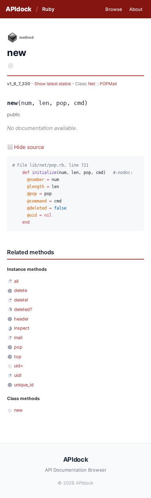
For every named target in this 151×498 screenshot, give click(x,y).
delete (20, 290)
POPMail (108, 83)
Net (91, 83)
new (18, 410)
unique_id (24, 384)
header (21, 319)
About (136, 9)
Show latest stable (53, 83)
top (17, 356)
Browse (113, 9)
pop (18, 347)
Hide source (29, 147)
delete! (21, 300)
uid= (18, 365)
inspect (21, 328)
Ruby (48, 9)
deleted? (23, 309)
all (16, 281)
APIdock (19, 9)
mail (18, 337)
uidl (17, 375)
